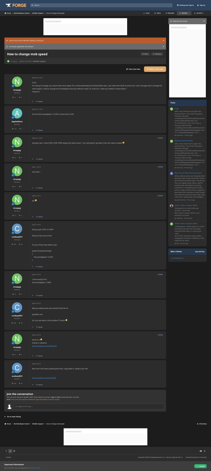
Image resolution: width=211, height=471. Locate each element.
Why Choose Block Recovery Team (188, 173)
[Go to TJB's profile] (171, 224)
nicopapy (14, 61)
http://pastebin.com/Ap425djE (44, 378)
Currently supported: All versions (21, 46)
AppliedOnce (17, 121)
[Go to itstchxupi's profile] (171, 109)
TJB (178, 243)
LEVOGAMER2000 (177, 258)
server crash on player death (186, 205)
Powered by (196, 457)
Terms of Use (35, 468)
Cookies (8, 457)
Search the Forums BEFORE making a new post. (26, 41)
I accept (202, 466)
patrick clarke (181, 200)
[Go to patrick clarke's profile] (171, 173)
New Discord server (180, 21)
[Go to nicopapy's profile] (8, 61)
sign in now (55, 397)
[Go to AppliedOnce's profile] (17, 113)
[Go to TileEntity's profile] (171, 205)
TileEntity (180, 218)
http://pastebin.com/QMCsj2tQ (44, 346)
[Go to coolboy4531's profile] (17, 229)
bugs (176, 108)
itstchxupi (180, 135)
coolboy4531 (17, 237)
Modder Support (39, 61)
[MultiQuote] (33, 101)
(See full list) (200, 252)
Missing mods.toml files (184, 141)
